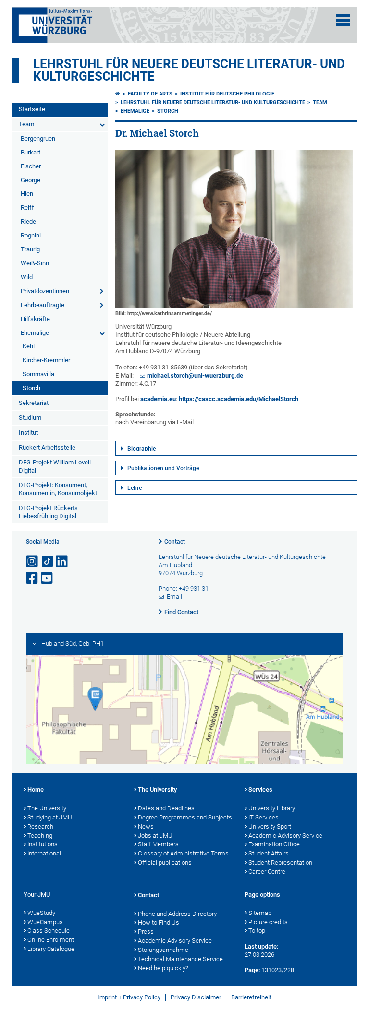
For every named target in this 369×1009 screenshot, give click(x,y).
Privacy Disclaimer (196, 997)
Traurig (30, 249)
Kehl (29, 346)
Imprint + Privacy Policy (129, 997)
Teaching (39, 835)
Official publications (165, 862)
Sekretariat (34, 402)
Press (146, 931)
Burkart (30, 152)
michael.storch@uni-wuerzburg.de (195, 375)
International (44, 853)
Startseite (32, 109)
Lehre (134, 488)
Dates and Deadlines (166, 808)
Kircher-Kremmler (46, 360)
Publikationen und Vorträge (163, 468)
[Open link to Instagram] (32, 561)
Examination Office (274, 844)
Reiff (27, 207)
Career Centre (266, 871)
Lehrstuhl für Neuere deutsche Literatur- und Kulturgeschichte (189, 70)
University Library (271, 808)
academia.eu (158, 399)
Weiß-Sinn (35, 263)
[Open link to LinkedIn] (62, 561)
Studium (30, 417)
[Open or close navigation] (343, 20)
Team (26, 124)
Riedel (29, 221)
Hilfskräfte (35, 318)
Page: (252, 969)
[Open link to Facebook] (32, 578)
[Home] (117, 94)
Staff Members (158, 844)
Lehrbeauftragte (42, 305)
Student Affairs (268, 853)
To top (256, 930)
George (30, 180)
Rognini (31, 235)
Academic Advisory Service (285, 835)
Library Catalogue (50, 948)
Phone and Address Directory (177, 913)
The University (46, 808)
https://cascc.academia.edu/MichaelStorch (238, 399)
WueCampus (45, 922)
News (146, 826)
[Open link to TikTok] (47, 561)
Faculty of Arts (150, 94)
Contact (174, 541)
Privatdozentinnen (45, 291)
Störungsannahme (163, 949)
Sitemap (259, 912)
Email (174, 596)
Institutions (42, 844)
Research (40, 826)
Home (35, 789)
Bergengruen (38, 138)
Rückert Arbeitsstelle (47, 447)
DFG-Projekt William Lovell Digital (55, 466)
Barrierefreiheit (251, 997)
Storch (31, 388)
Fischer (31, 166)
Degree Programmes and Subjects (185, 817)
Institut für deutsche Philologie (227, 94)
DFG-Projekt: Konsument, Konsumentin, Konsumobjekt (58, 489)
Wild (27, 277)
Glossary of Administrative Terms (183, 853)
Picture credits (268, 922)
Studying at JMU (49, 817)
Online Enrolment (50, 939)
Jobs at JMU (155, 835)
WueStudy (41, 912)
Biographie (141, 448)
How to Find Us (158, 922)
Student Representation (280, 862)
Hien (27, 193)
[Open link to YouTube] (47, 578)
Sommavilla (38, 374)
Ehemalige (35, 332)
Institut (28, 432)
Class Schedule (48, 930)
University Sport (269, 826)
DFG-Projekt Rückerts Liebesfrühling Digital (48, 512)
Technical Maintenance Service (180, 958)
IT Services (263, 817)
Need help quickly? (163, 968)
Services (260, 789)
